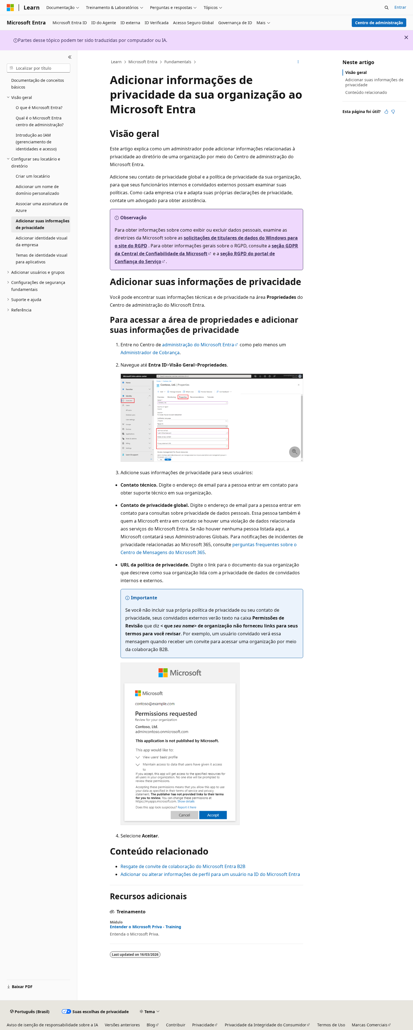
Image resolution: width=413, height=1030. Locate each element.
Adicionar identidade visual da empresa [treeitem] (41, 241)
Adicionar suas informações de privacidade (374, 82)
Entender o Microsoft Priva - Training (145, 926)
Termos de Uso (331, 1024)
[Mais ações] (298, 62)
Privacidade (203, 1024)
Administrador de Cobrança (150, 352)
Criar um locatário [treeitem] (33, 176)
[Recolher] (70, 57)
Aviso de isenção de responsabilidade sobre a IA (52, 1024)
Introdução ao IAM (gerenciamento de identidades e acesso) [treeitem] (36, 142)
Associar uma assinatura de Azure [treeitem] (42, 207)
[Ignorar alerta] (406, 37)
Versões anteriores (122, 1024)
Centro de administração (379, 22)
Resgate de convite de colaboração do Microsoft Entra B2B (183, 866)
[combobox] (38, 68)
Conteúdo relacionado (366, 92)
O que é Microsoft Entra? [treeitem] (39, 107)
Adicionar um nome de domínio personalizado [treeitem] (37, 190)
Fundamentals (177, 61)
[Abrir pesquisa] (386, 8)
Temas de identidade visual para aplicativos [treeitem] (41, 258)
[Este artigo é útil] (386, 111)
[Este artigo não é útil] (393, 111)
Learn (116, 61)
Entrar (400, 7)
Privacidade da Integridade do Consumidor (265, 1024)
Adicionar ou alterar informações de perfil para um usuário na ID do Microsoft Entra (210, 874)
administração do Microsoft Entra (198, 345)
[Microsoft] (10, 7)
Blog (151, 1024)
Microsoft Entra (142, 61)
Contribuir (175, 1024)
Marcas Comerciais (369, 1024)
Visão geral (356, 72)
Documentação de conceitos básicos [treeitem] (37, 84)
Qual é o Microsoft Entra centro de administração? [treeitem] (39, 121)
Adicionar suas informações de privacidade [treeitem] (42, 224)
